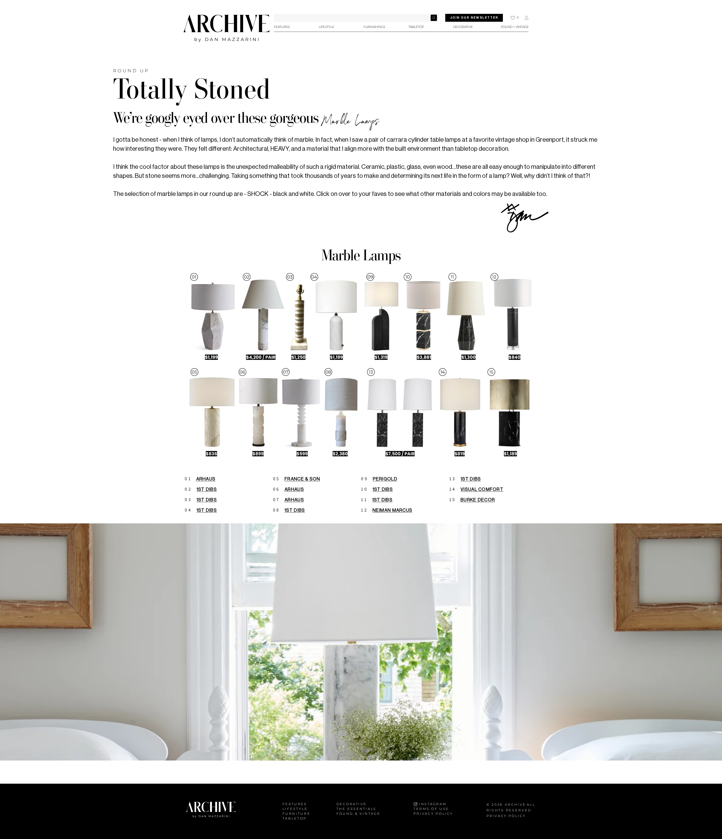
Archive (515, 805)
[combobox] (356, 18)
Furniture (297, 814)
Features (295, 804)
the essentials (356, 809)
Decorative (351, 804)
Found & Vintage (358, 814)
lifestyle (295, 809)
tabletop (295, 818)
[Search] (434, 18)
